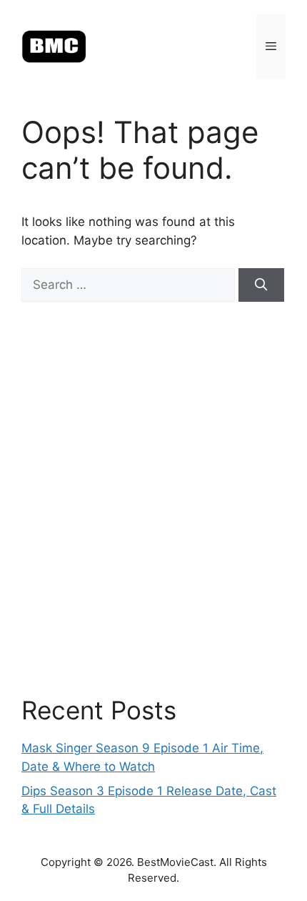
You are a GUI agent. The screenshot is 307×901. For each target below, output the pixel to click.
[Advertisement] (153, 498)
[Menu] (271, 46)
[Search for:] (129, 284)
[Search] (261, 285)
